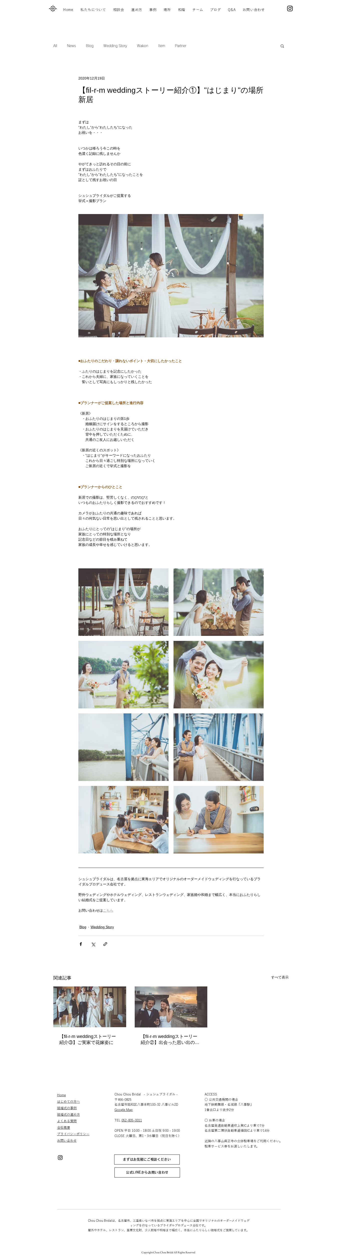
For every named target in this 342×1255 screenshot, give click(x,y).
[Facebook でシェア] (80, 944)
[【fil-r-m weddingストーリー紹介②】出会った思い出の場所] (171, 1006)
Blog (89, 46)
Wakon (142, 46)
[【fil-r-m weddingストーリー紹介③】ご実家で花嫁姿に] (89, 1006)
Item (161, 46)
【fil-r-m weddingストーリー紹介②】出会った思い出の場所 (170, 1039)
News (71, 46)
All (55, 46)
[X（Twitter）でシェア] (93, 944)
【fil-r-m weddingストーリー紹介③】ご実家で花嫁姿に (87, 1039)
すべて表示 (280, 977)
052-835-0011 (131, 1120)
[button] (282, 46)
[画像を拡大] (123, 602)
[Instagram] (290, 8)
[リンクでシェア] (105, 944)
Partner (180, 46)
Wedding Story (115, 46)
